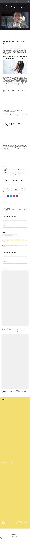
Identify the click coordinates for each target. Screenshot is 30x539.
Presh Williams (4, 462)
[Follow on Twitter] (15, 531)
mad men (17, 205)
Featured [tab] (3, 399)
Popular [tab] (6, 399)
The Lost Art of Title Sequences (8, 235)
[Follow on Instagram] (14, 531)
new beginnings (21, 205)
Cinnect (17, 521)
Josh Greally (18, 460)
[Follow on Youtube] (17, 531)
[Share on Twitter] (5, 202)
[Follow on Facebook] (12, 531)
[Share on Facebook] (3, 202)
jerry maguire (13, 205)
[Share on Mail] (6, 202)
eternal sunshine (5, 205)
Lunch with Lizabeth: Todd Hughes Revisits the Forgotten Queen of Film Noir (14, 239)
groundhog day (9, 205)
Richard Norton (4, 9)
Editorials (3, 390)
